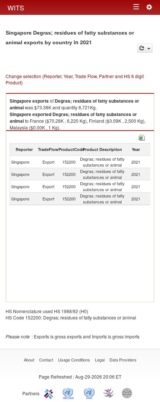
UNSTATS (89, 392)
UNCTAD (69, 392)
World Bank (128, 392)
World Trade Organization (109, 392)
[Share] (145, 48)
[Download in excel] (142, 137)
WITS (15, 7)
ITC (49, 392)
